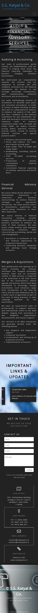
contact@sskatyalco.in (19, 540)
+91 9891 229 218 (19, 522)
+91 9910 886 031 (19, 524)
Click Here (11, 392)
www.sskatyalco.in (19, 560)
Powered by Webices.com (19, 612)
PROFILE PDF (19, 557)
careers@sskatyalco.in (19, 542)
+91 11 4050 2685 (19, 520)
